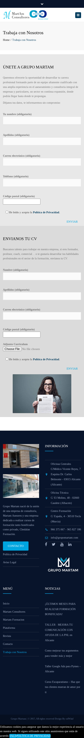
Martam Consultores (14, 611)
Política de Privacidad (46, 212)
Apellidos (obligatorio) (16, 135)
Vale (12, 736)
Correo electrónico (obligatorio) (21, 155)
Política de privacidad (33, 736)
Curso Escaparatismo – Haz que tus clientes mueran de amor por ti (62, 687)
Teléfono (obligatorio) (16, 176)
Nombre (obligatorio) (15, 269)
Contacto (16, 545)
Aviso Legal (9, 562)
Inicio (6, 603)
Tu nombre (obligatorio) (17, 114)
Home (6, 39)
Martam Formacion (13, 619)
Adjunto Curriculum (15, 344)
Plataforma (9, 627)
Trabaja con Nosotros (15, 652)
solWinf (69, 718)
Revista (7, 636)
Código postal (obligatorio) (19, 196)
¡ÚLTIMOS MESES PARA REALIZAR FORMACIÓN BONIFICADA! (60, 609)
